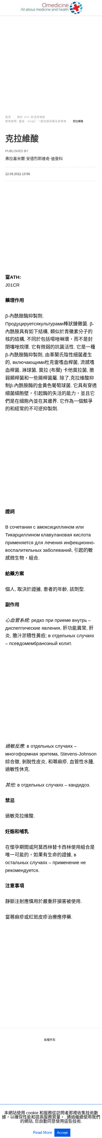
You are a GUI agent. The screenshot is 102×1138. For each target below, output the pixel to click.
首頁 (8, 117)
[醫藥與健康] (51, 7)
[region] (51, 60)
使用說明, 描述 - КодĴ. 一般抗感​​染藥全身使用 (35, 121)
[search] (94, 8)
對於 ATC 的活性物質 (31, 117)
